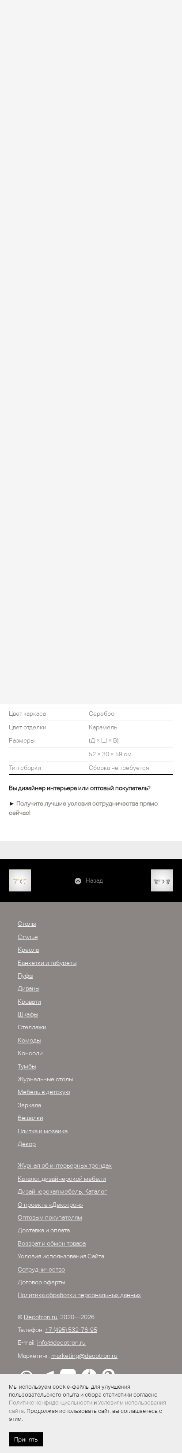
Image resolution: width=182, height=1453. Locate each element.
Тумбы (27, 1066)
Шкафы (28, 1014)
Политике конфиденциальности (50, 1402)
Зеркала (29, 1105)
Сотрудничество (41, 1269)
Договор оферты (41, 1282)
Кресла (28, 949)
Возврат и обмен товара (52, 1243)
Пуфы (25, 975)
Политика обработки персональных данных (79, 1294)
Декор (27, 1143)
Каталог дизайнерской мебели (62, 1178)
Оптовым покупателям (50, 1217)
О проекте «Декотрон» (50, 1204)
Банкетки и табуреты (47, 962)
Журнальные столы (45, 1079)
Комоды (29, 1040)
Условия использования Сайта (61, 1256)
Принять (26, 1439)
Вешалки (30, 1117)
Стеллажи (32, 1027)
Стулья (28, 936)
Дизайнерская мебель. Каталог (62, 1191)
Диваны (28, 988)
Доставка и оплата (44, 1230)
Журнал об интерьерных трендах (65, 1165)
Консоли (30, 1053)
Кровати (29, 1001)
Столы (27, 923)
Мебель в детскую (44, 1091)
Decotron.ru (40, 1316)
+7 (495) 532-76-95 (71, 1329)
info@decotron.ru (61, 1342)
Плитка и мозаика (43, 1131)
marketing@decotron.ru (84, 1355)
